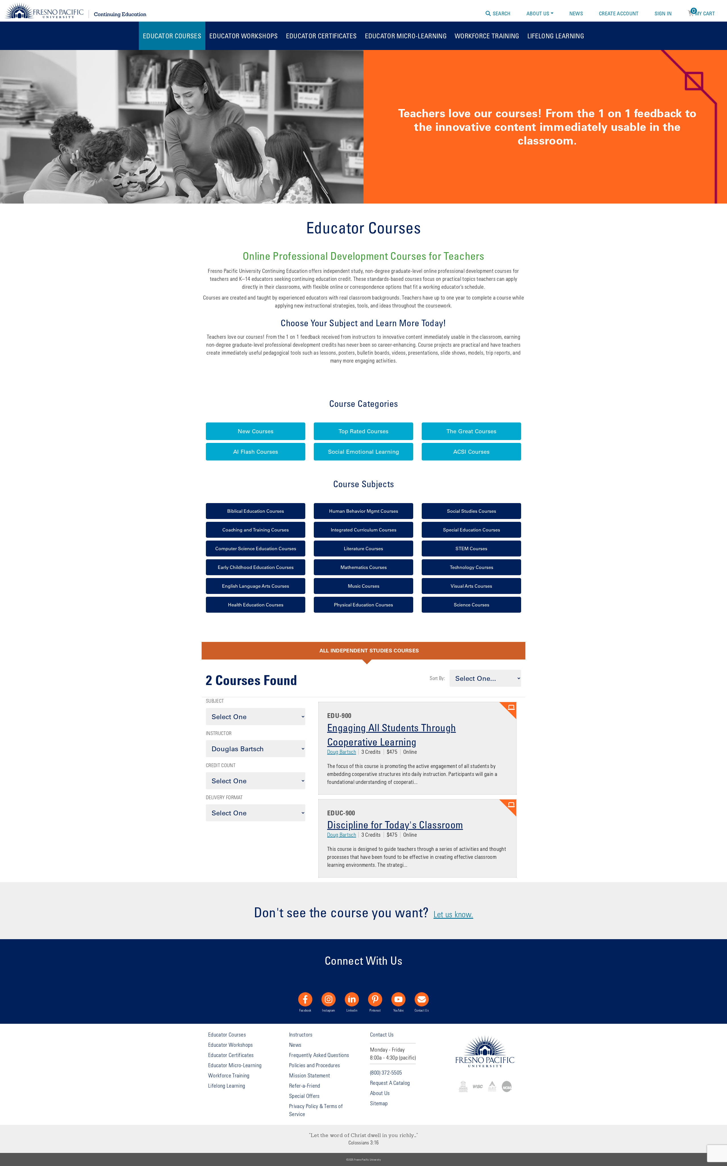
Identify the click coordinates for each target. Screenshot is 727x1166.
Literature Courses (363, 548)
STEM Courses (471, 548)
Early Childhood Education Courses (256, 567)
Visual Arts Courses (471, 586)
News (576, 13)
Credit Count (220, 765)
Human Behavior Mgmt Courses (363, 511)
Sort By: (437, 678)
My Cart (703, 12)
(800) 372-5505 (386, 1072)
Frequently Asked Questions (319, 1055)
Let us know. (453, 914)
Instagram (328, 1010)
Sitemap (379, 1103)
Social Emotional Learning (363, 451)
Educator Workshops (243, 36)
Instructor (218, 733)
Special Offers (304, 1095)
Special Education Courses (471, 530)
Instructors (301, 1034)
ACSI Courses (471, 451)
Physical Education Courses (363, 605)
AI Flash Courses (255, 451)
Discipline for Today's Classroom (395, 824)
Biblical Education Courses (255, 511)
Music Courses (363, 586)
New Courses (255, 431)
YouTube (398, 1010)
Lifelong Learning (555, 36)
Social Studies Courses (471, 511)
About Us (538, 13)
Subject (215, 701)
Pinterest (375, 1010)
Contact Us (422, 1010)
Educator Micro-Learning (406, 36)
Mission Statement (309, 1075)
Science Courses (471, 605)
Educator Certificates (321, 36)
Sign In (663, 13)
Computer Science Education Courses (255, 548)
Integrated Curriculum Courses (363, 530)
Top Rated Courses (363, 431)
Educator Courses (172, 36)
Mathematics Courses (363, 567)
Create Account (618, 13)
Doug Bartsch (341, 751)
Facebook (305, 1010)
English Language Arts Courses (255, 586)
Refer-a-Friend (304, 1085)
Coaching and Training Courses (255, 530)
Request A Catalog (390, 1082)
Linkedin (352, 1010)
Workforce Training (487, 36)
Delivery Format (224, 797)
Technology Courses (471, 567)
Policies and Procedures (314, 1065)
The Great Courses (471, 431)
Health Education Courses (255, 605)
